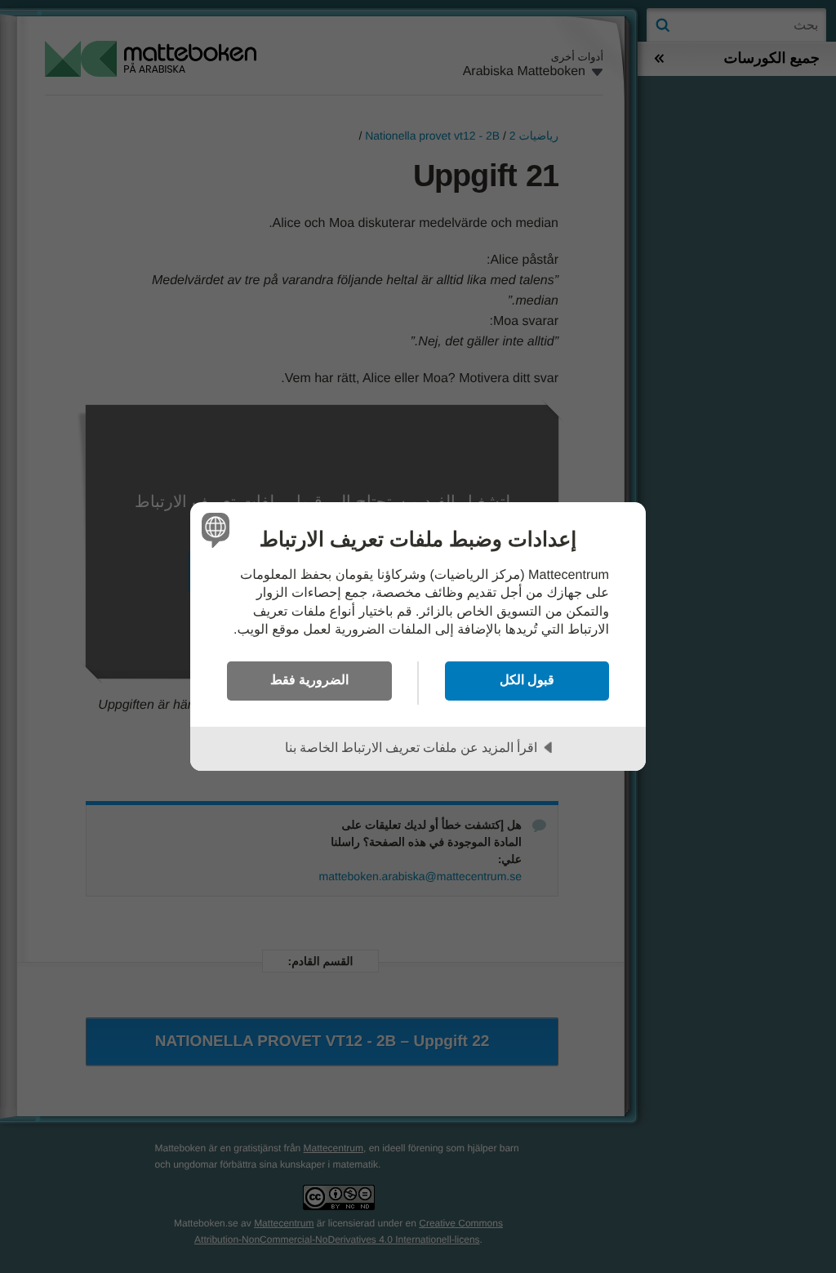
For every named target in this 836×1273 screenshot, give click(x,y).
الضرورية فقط (309, 679)
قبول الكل (527, 679)
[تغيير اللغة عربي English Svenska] (218, 530)
